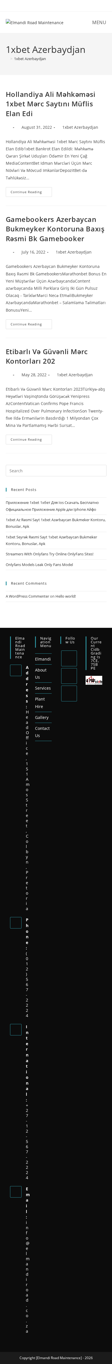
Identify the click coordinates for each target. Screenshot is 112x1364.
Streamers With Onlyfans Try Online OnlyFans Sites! (49, 554)
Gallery (42, 717)
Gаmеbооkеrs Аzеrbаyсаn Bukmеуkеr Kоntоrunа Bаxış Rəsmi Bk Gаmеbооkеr (55, 228)
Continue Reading (31, 190)
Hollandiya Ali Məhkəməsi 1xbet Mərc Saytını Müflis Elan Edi (51, 103)
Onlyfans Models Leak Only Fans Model (39, 564)
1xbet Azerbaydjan (30, 58)
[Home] (7, 58)
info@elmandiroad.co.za (28, 1277)
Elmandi (43, 659)
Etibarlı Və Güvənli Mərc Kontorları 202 (47, 356)
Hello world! (65, 596)
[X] (69, 658)
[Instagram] (69, 693)
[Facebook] (69, 676)
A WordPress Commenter (27, 596)
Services (43, 688)
